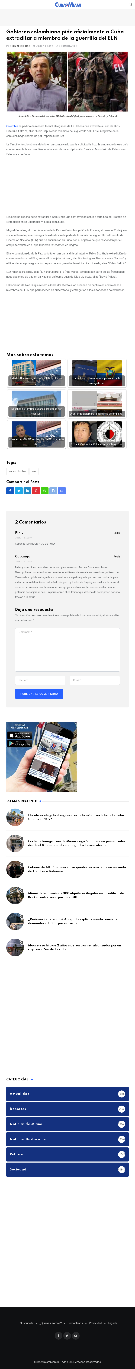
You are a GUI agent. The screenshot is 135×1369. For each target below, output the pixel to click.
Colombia (12, 126)
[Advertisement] (67, 185)
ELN (34, 471)
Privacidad (95, 1323)
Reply (117, 532)
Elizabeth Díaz (21, 46)
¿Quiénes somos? (50, 1323)
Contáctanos (75, 1323)
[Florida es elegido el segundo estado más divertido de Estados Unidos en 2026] (15, 817)
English (112, 1323)
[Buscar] (130, 4)
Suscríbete (26, 1323)
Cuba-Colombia (17, 471)
